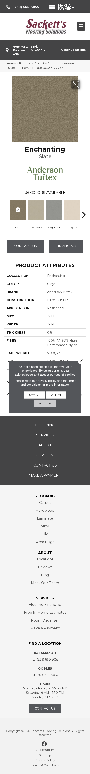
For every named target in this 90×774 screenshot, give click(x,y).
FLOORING (45, 496)
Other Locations (73, 49)
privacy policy (47, 380)
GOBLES (45, 668)
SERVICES (45, 598)
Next (83, 208)
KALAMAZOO (45, 653)
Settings (45, 403)
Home (11, 63)
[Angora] (72, 210)
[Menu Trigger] (81, 26)
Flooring (25, 63)
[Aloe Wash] (36, 210)
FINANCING (66, 246)
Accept (34, 395)
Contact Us (25, 246)
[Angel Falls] (54, 210)
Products (54, 63)
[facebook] (44, 744)
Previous (6, 208)
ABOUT (45, 553)
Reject (56, 395)
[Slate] (18, 210)
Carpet (39, 63)
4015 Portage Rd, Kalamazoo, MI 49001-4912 (29, 50)
